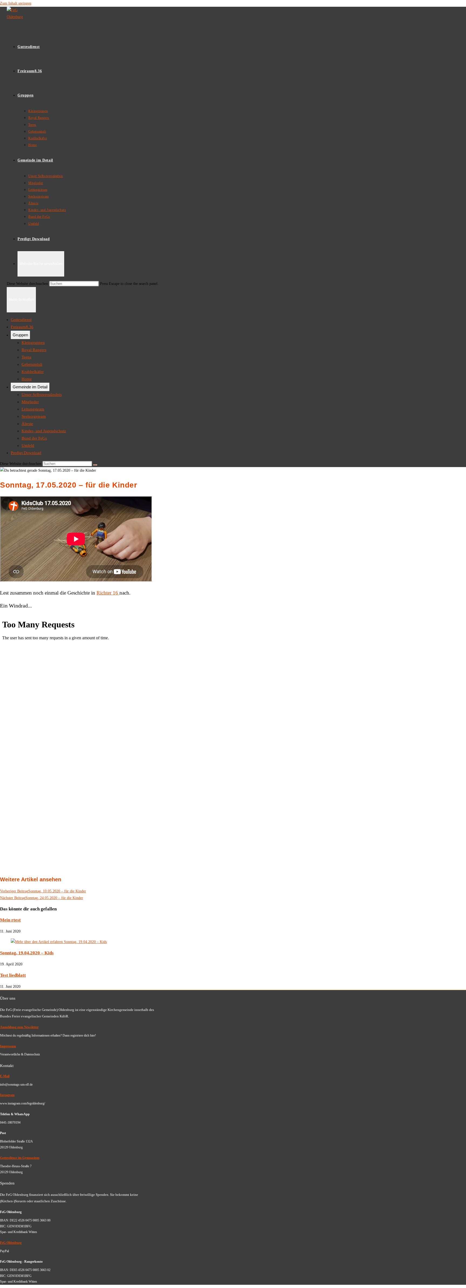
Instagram (7, 1095)
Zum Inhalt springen (15, 3)
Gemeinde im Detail (30, 387)
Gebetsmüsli (32, 364)
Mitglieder (30, 402)
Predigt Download (26, 453)
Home (27, 379)
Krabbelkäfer (33, 372)
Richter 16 (108, 593)
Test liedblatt (13, 975)
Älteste (27, 424)
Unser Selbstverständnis (42, 394)
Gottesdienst (21, 319)
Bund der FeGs (34, 438)
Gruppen (20, 335)
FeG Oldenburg (11, 1243)
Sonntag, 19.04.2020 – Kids (27, 952)
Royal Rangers (34, 350)
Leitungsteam (33, 409)
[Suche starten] (95, 464)
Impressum (8, 1046)
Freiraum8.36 (22, 327)
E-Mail (4, 1076)
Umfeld (28, 445)
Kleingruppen (33, 342)
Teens (26, 357)
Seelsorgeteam (34, 416)
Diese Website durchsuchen (28, 284)
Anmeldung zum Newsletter (19, 1027)
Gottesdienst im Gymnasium (19, 1158)
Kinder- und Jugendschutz (44, 431)
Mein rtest (10, 920)
